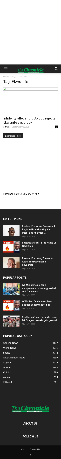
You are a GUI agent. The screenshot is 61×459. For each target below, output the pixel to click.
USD (22, 193)
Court (24, 449)
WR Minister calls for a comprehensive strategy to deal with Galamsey (39, 288)
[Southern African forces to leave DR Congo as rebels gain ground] (11, 321)
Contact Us (35, 449)
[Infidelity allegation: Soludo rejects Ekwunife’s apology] (30, 100)
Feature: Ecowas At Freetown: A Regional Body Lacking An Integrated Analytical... (38, 229)
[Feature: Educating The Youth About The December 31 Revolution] (11, 262)
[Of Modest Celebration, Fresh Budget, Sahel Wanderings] (11, 305)
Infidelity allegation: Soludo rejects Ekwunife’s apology (29, 120)
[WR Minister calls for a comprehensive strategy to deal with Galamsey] (11, 289)
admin (6, 127)
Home (6, 76)
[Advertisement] (30, 32)
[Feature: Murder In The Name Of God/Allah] (11, 247)
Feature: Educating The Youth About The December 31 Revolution (37, 261)
